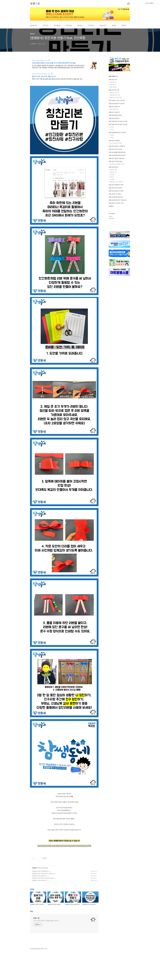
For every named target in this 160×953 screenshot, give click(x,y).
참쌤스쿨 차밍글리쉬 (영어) (116, 191)
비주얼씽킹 (57, 25)
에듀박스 (80, 25)
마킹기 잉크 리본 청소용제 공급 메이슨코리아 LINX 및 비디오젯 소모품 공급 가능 (57, 79)
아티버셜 (69, 25)
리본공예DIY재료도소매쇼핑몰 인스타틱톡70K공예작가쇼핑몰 (54, 63)
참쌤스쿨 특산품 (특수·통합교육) (118, 200)
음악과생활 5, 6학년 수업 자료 (117, 100)
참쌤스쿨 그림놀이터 (114, 112)
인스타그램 (114, 225)
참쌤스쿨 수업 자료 (114, 92)
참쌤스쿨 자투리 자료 (115, 95)
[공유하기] (36, 858)
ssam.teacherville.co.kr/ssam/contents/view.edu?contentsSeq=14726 (64, 846)
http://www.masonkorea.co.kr (41, 73)
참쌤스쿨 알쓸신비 (114, 109)
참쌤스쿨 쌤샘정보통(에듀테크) (117, 155)
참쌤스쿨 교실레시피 (114, 106)
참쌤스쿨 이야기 (113, 79)
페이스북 (110, 225)
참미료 (114, 25)
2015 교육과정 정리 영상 (116, 143)
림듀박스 (112, 177)
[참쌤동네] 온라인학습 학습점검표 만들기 (43, 878)
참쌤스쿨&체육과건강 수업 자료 (117, 132)
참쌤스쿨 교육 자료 (114, 90)
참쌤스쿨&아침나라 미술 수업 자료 (118, 121)
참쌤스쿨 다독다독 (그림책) (116, 146)
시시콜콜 (112, 179)
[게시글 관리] (38, 858)
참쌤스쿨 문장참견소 (114, 118)
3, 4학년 (112, 127)
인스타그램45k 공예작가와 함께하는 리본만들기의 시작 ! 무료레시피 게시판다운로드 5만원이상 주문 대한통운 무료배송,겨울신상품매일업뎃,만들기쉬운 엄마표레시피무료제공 (58, 66)
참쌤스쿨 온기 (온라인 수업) (116, 203)
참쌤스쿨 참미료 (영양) (115, 197)
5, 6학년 (112, 129)
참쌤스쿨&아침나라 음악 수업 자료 (118, 124)
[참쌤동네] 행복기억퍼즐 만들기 (40, 871)
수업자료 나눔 (113, 172)
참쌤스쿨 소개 (113, 82)
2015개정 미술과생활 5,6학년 (117, 164)
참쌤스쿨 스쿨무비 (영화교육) (117, 158)
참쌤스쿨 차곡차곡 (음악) (115, 188)
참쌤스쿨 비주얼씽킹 (114, 140)
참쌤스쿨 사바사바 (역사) (115, 149)
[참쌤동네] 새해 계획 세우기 (39, 880)
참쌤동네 (34, 868)
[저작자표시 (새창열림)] (49, 858)
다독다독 (45, 25)
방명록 (124, 25)
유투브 (119, 225)
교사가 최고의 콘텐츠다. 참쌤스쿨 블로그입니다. (46, 921)
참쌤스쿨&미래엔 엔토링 (115, 115)
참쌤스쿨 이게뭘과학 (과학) (116, 185)
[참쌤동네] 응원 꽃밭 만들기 (39, 876)
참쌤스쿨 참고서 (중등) (115, 194)
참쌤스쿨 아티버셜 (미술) (115, 161)
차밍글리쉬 (102, 25)
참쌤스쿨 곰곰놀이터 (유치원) (117, 103)
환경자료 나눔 (113, 170)
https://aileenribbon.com (39, 60)
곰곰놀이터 (33, 25)
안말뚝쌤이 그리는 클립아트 (116, 182)
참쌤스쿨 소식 (113, 84)
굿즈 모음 (112, 174)
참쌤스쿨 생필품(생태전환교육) (117, 152)
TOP (128, 949)
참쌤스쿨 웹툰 (113, 87)
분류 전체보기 (112, 76)
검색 (124, 3)
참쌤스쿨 (35, 3)
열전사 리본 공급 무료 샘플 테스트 (44, 76)
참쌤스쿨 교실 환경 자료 (115, 97)
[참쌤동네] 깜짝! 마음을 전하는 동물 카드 (43, 873)
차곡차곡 (91, 25)
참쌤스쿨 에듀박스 (114, 167)
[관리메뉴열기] (156, 3)
